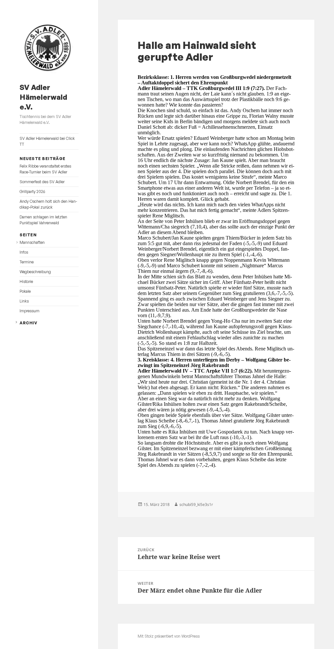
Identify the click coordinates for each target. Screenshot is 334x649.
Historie (26, 281)
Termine (27, 261)
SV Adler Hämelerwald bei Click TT (47, 141)
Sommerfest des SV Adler (42, 181)
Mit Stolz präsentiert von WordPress (169, 636)
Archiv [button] (28, 322)
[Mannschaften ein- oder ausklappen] (17, 242)
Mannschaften (32, 242)
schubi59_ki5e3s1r (196, 504)
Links (24, 301)
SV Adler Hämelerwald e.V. (43, 97)
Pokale (25, 291)
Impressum (29, 310)
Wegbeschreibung (35, 271)
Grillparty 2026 (32, 191)
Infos (24, 252)
